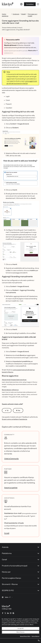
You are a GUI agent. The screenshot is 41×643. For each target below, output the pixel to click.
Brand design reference (10, 390)
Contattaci (30, 4)
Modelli (23, 14)
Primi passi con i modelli (32, 15)
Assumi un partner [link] (10, 487)
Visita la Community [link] (11, 458)
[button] (20, 140)
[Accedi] (21, 4)
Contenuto (16, 14)
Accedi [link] (6, 533)
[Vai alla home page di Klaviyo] (7, 4)
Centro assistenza (5, 15)
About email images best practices (14, 380)
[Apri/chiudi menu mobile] (38, 4)
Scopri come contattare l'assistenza (14, 419)
